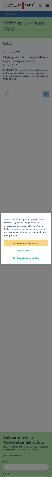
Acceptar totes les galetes (26, 243)
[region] (26, 238)
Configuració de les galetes (26, 258)
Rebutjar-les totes (26, 251)
